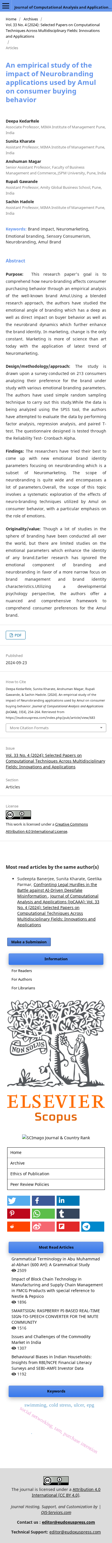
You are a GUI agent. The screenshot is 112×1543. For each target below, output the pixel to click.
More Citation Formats (29, 727)
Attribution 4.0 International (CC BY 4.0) (66, 1492)
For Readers (21, 970)
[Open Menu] (5, 6)
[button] (18, 1201)
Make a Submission (29, 941)
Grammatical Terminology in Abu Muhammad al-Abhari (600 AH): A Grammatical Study (55, 1261)
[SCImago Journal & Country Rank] (56, 1137)
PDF (18, 635)
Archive (17, 1163)
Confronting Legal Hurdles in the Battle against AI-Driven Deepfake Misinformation (57, 890)
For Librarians (23, 987)
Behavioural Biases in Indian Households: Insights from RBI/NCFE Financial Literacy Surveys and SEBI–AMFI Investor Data (51, 1362)
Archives (31, 19)
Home (11, 19)
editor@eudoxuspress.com (68, 1522)
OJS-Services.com (56, 1512)
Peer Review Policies (29, 1184)
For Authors (21, 979)
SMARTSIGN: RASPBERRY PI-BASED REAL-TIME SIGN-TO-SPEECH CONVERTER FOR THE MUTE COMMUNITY (55, 1316)
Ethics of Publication (29, 1173)
